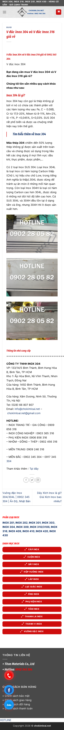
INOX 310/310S (40, 527)
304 (8, 461)
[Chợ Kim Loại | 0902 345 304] (31, 12)
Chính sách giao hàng (18, 700)
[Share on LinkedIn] (38, 480)
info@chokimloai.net (27, 409)
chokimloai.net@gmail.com (24, 413)
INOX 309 (22, 527)
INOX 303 (48, 522)
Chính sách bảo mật (17, 695)
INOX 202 (21, 522)
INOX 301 (35, 522)
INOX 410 (28, 531)
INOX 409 (15, 531)
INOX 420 (42, 531)
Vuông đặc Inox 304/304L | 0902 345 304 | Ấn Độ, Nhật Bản (16, 497)
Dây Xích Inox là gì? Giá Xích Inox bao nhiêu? (49, 497)
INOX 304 (8, 527)
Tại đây (34, 468)
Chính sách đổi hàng (17, 704)
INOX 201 (8, 522)
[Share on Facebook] (26, 480)
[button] (4, 12)
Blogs (9, 27)
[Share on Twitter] (32, 480)
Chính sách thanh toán (18, 708)
